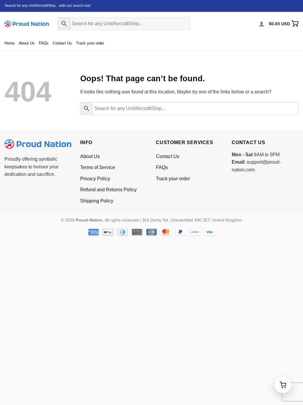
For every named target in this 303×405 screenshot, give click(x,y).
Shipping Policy (96, 200)
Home (9, 43)
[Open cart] (283, 385)
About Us (27, 43)
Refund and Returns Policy (108, 189)
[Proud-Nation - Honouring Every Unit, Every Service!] (26, 24)
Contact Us (62, 43)
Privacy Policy (95, 178)
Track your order (90, 43)
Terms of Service (97, 167)
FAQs (44, 43)
